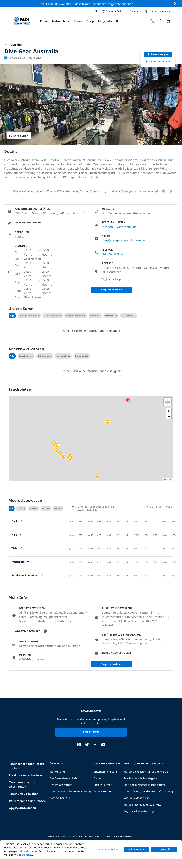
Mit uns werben (102, 791)
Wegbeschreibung (111, 279)
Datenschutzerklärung (71, 836)
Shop (90, 21)
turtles (46, 508)
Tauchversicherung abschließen (22, 784)
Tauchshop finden (114, 11)
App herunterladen (22, 808)
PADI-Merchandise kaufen (27, 801)
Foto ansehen (18, 135)
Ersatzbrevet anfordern (25, 775)
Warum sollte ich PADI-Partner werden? (147, 771)
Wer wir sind (57, 771)
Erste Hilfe (111, 315)
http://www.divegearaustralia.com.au (126, 213)
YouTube (130, 227)
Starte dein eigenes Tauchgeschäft (144, 784)
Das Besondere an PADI (64, 778)
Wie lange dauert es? (136, 798)
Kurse (44, 21)
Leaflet (169, 479)
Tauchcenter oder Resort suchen (26, 766)
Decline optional (136, 849)
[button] (54, 443)
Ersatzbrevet (136, 11)
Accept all (164, 849)
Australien (15, 45)
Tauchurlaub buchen (24, 794)
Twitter (119, 227)
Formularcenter (92, 836)
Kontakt (107, 836)
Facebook (107, 227)
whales (33, 508)
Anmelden (91, 732)
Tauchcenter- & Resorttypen (140, 778)
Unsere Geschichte (61, 784)
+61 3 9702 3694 (112, 254)
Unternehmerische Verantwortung (70, 791)
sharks (21, 508)
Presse (97, 778)
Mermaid (95, 315)
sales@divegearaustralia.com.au (123, 240)
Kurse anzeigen (160, 54)
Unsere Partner (102, 784)
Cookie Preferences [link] (123, 836)
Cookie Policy (24, 854)
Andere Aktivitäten (160, 61)
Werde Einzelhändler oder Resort (143, 804)
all (11, 508)
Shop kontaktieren (111, 289)
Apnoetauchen (74, 315)
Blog (97, 11)
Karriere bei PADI (60, 798)
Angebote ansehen (120, 4)
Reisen (78, 21)
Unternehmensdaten (105, 771)
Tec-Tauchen (52, 315)
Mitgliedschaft (108, 21)
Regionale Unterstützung (139, 811)
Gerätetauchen (28, 315)
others (58, 508)
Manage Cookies (109, 849)
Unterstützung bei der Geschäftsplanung (148, 791)
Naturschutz (60, 21)
